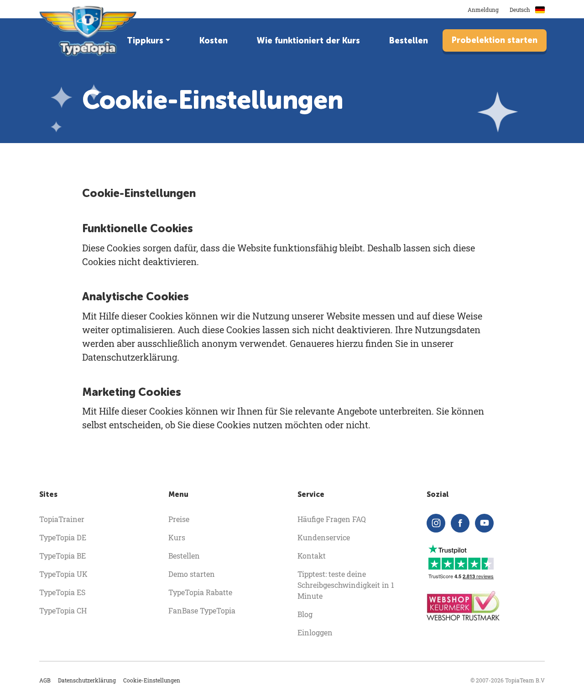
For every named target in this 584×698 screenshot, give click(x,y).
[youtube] (484, 523)
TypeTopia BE (62, 555)
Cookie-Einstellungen (151, 680)
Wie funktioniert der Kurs (308, 41)
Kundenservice (323, 537)
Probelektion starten (494, 40)
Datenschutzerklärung (87, 680)
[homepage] (88, 31)
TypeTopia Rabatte (200, 592)
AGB (45, 680)
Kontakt (311, 555)
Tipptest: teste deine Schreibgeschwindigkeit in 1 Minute (345, 585)
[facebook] (460, 523)
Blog (305, 614)
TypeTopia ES (62, 592)
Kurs (176, 537)
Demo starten (191, 574)
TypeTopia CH (63, 610)
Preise (178, 519)
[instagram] (436, 523)
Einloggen (315, 632)
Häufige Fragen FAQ (331, 519)
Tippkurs (145, 41)
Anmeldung (483, 9)
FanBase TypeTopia (201, 610)
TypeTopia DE (62, 537)
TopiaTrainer (61, 519)
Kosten (213, 41)
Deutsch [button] (521, 9)
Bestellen (408, 41)
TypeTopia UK (63, 574)
